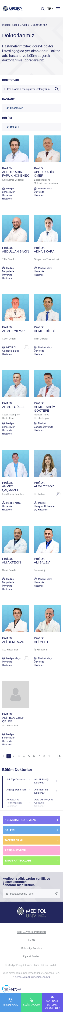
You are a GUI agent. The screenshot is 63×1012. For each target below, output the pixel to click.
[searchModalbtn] (41, 7)
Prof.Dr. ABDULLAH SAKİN (15, 249)
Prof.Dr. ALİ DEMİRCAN (13, 640)
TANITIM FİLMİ (14, 840)
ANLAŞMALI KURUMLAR (20, 819)
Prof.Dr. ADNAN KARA (44, 249)
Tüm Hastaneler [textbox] (13, 107)
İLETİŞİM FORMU (15, 850)
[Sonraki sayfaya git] (60, 756)
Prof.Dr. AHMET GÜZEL (13, 405)
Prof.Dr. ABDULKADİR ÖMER (44, 172)
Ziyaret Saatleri (31, 956)
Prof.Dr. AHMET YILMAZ (13, 329)
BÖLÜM (7, 118)
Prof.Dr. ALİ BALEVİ (42, 560)
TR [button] (49, 8)
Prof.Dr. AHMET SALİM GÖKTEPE (44, 406)
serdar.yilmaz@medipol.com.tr (32, 976)
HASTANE (8, 99)
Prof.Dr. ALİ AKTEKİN (11, 560)
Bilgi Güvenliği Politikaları (31, 931)
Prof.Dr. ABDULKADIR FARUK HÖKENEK (15, 172)
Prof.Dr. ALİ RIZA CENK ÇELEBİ (13, 717)
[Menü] (58, 8)
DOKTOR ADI (10, 80)
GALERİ (10, 830)
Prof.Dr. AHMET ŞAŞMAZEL (10, 486)
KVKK (31, 940)
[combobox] (31, 108)
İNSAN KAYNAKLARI (18, 860)
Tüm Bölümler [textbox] (12, 126)
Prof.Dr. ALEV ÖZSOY (44, 484)
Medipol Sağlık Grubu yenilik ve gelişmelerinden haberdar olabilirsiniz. (26, 882)
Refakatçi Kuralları (31, 948)
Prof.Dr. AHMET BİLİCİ (44, 329)
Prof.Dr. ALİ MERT (41, 640)
